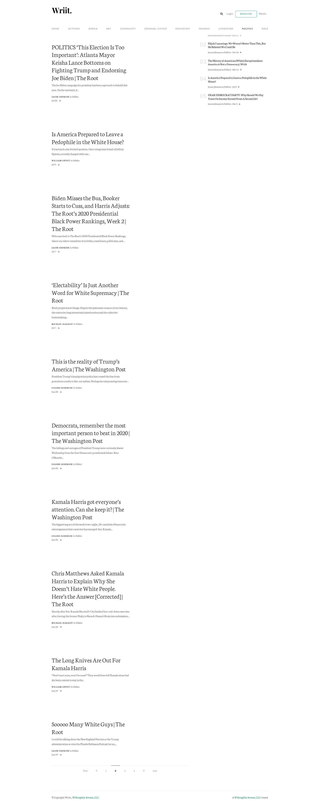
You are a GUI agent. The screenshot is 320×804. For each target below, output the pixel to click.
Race (265, 29)
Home (55, 29)
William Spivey (61, 160)
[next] (144, 770)
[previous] (96, 770)
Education (183, 29)
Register (246, 14)
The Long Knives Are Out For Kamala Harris (86, 663)
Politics (247, 29)
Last (155, 770)
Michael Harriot (62, 324)
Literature (226, 29)
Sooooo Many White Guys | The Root (88, 727)
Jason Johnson (60, 96)
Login (229, 14)
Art (108, 29)
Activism (74, 29)
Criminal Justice (155, 29)
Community (128, 29)
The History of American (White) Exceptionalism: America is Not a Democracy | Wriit (235, 62)
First (85, 770)
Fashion (204, 29)
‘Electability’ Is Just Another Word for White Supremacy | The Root (90, 292)
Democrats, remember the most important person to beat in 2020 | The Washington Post (90, 432)
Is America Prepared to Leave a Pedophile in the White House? (88, 137)
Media (262, 14)
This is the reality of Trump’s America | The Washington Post (89, 365)
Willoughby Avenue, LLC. (85, 797)
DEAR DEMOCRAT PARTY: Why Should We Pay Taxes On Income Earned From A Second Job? (235, 96)
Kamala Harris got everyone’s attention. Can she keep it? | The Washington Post (88, 509)
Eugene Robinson (62, 388)
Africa (93, 29)
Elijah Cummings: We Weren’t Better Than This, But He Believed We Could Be (237, 45)
